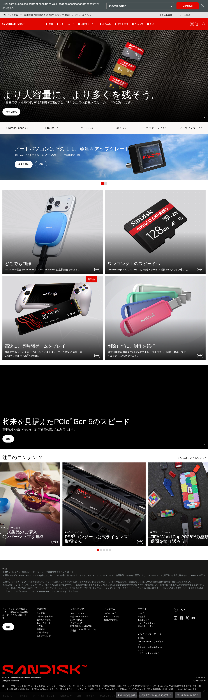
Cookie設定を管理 (126, 694)
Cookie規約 (110, 689)
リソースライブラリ (146, 623)
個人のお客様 (165, 15)
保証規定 (142, 616)
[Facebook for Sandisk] (181, 618)
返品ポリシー (144, 619)
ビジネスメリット (112, 616)
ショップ (139, 24)
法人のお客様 (184, 15)
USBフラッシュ (88, 24)
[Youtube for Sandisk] (193, 618)
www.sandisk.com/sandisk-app (160, 581)
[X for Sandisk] (187, 618)
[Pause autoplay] (204, 117)
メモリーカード (66, 24)
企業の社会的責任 (45, 616)
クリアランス (76, 623)
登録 (8, 626)
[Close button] (203, 6)
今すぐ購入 (11, 111)
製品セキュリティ (145, 626)
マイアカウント (77, 613)
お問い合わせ (43, 632)
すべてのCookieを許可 (188, 694)
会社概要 (41, 613)
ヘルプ (141, 613)
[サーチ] (204, 24)
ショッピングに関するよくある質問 (83, 630)
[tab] (102, 184)
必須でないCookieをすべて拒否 (156, 694)
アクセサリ (123, 24)
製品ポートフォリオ (79, 616)
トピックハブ (110, 613)
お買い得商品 (76, 619)
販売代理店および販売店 (81, 626)
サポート (154, 24)
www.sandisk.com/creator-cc (50, 591)
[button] (88, 15)
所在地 (40, 626)
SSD (51, 24)
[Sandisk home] (13, 23)
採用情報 (41, 629)
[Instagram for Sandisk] (175, 618)
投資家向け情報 (44, 619)
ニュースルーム (44, 623)
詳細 (41, 164)
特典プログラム (111, 619)
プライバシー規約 (85, 689)
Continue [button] (188, 5)
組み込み (106, 24)
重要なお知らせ (44, 635)
